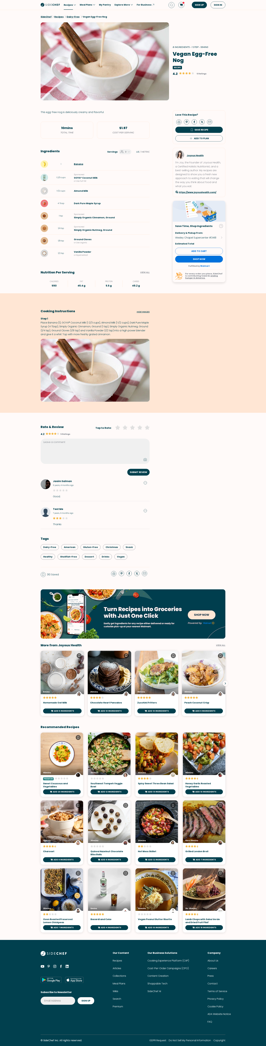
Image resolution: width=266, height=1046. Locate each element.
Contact (213, 983)
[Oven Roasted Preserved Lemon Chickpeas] (62, 900)
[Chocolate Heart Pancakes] (109, 683)
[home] (50, 5)
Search (117, 999)
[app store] (74, 980)
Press (211, 976)
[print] (179, 121)
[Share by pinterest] (188, 121)
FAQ (210, 1022)
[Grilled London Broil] (204, 832)
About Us (213, 960)
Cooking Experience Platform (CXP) (168, 960)
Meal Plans (119, 983)
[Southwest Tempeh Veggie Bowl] (109, 765)
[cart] (181, 5)
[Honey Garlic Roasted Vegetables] (204, 765)
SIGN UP (199, 4)
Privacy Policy (216, 999)
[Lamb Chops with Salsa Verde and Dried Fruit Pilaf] (204, 900)
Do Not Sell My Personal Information (190, 1040)
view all (220, 645)
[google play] (51, 980)
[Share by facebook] (195, 121)
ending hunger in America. (201, 277)
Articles (117, 968)
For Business (144, 4)
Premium (118, 1006)
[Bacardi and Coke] (109, 900)
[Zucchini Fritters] (156, 683)
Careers (212, 968)
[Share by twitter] (203, 121)
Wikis (115, 991)
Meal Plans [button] (86, 4)
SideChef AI (154, 991)
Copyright (219, 1040)
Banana (78, 164)
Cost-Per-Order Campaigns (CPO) (168, 968)
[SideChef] (54, 955)
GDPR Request (157, 1040)
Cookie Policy (215, 1006)
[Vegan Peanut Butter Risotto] (156, 900)
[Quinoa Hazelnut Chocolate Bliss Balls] (109, 832)
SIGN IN (218, 4)
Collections (119, 976)
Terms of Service (217, 991)
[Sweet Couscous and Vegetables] (62, 765)
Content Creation (158, 976)
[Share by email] (211, 121)
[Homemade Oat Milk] (62, 683)
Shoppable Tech (157, 983)
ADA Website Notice (219, 1014)
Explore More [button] (122, 4)
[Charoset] (62, 832)
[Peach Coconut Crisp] (203, 683)
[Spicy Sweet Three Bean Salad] (156, 765)
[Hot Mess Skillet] (156, 832)
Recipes (117, 960)
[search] (171, 5)
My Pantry (105, 4)
